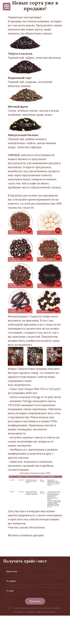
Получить (35, 601)
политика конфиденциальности (41, 612)
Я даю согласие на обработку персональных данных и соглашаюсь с (38, 610)
